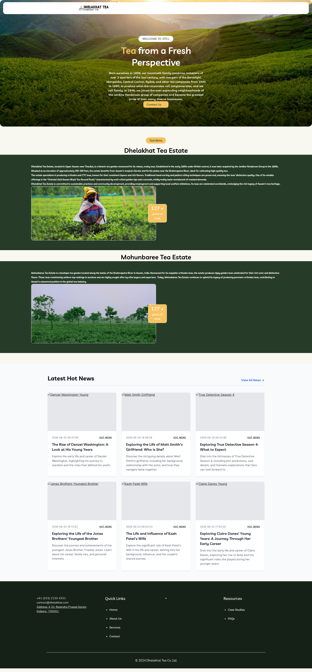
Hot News (105, 437)
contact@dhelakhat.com (53, 602)
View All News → (252, 380)
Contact (114, 636)
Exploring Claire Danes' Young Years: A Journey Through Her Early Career (225, 538)
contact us (154, 104)
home (113, 609)
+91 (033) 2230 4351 (51, 598)
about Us (115, 618)
